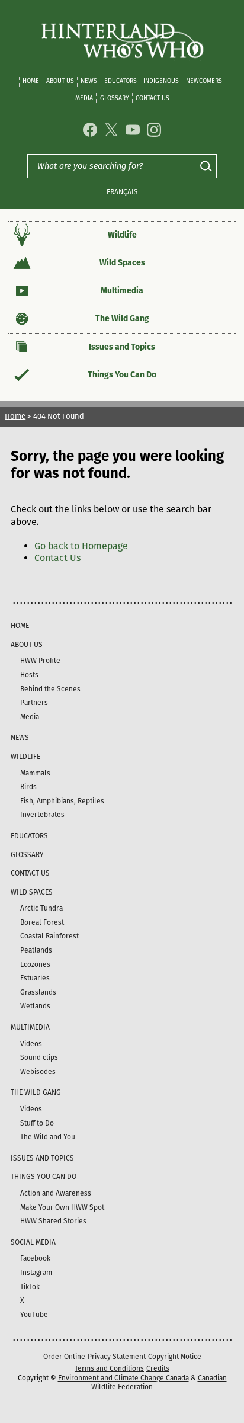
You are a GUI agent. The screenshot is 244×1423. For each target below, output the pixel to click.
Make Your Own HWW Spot (62, 1207)
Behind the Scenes (50, 689)
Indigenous (161, 81)
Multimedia (122, 291)
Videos (31, 1044)
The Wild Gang (122, 318)
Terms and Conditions (109, 1368)
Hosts (29, 675)
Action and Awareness (55, 1193)
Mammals (35, 773)
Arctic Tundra (41, 908)
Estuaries (35, 978)
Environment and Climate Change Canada (123, 1378)
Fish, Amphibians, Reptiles (62, 801)
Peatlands (36, 950)
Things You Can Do (122, 375)
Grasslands (38, 992)
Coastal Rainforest (49, 936)
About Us (60, 81)
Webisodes (38, 1072)
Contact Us (152, 98)
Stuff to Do (37, 1123)
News (89, 81)
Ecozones (35, 964)
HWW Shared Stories (53, 1221)
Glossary (114, 98)
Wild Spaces (122, 263)
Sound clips (39, 1057)
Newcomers (204, 81)
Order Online (64, 1357)
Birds (28, 787)
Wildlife (122, 235)
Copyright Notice (174, 1357)
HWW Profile (40, 660)
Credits (157, 1368)
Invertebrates (42, 814)
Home (31, 81)
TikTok (30, 1287)
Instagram (36, 1272)
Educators (120, 81)
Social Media (33, 1242)
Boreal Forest (42, 922)
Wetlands (35, 1006)
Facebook (35, 1258)
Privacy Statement (117, 1357)
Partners (34, 702)
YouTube (34, 1314)
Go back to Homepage (81, 546)
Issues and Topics (122, 347)
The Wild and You (47, 1137)
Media (84, 98)
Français (122, 192)
